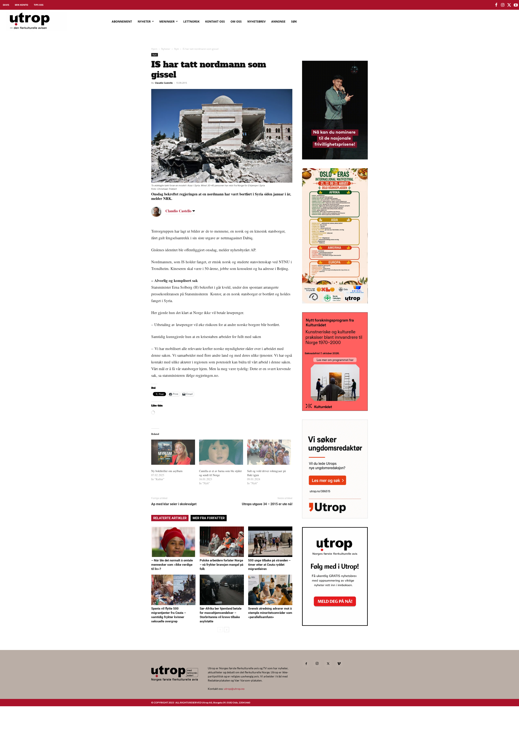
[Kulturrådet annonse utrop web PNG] (335, 409)
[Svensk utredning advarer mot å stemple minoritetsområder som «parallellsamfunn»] (270, 590)
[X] (328, 664)
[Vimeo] (339, 664)
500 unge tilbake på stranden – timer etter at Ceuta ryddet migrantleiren (269, 565)
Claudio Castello (164, 82)
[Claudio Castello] (159, 212)
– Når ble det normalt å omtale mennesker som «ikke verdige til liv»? (172, 565)
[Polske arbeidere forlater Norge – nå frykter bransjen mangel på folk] (222, 541)
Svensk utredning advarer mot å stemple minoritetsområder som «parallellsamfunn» (270, 613)
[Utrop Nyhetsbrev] (335, 624)
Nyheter (165, 49)
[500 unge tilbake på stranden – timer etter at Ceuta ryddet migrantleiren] (270, 541)
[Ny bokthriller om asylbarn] (173, 452)
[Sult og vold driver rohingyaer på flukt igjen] (269, 452)
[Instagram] (317, 664)
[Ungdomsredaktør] (335, 517)
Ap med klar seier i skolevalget (173, 504)
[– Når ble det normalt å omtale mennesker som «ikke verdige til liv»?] (173, 541)
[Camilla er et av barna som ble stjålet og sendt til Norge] (221, 452)
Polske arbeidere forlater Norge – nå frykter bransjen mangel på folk (221, 565)
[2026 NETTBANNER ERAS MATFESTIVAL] (335, 302)
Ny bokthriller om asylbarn (166, 471)
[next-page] (226, 629)
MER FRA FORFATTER (209, 518)
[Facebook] (306, 664)
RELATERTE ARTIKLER (170, 518)
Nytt (176, 49)
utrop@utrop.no (234, 688)
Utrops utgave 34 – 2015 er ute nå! (267, 504)
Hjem (154, 49)
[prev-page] (220, 629)
